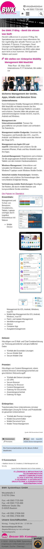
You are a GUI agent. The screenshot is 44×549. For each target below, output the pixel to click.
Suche (12, 546)
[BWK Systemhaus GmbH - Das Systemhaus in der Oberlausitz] (8, 14)
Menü (27, 13)
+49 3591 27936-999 (15, 516)
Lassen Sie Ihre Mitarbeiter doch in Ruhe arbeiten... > (27, 468)
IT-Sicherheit (27, 68)
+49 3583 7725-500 (34, 9)
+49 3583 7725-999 (14, 503)
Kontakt (5, 546)
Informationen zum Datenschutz (27, 544)
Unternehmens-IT (14, 68)
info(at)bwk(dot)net (34, 6)
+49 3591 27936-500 (15, 513)
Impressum (7, 544)
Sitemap (20, 546)
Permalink (8, 442)
